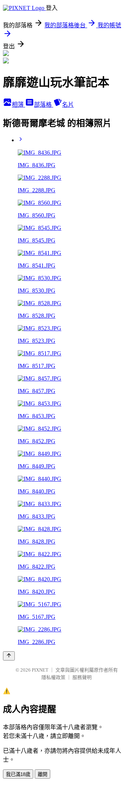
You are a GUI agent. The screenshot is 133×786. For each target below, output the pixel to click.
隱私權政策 (53, 677)
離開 (42, 774)
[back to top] (9, 656)
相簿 (18, 104)
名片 (68, 104)
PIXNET (40, 670)
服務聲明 (82, 677)
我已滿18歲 (18, 774)
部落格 (43, 104)
